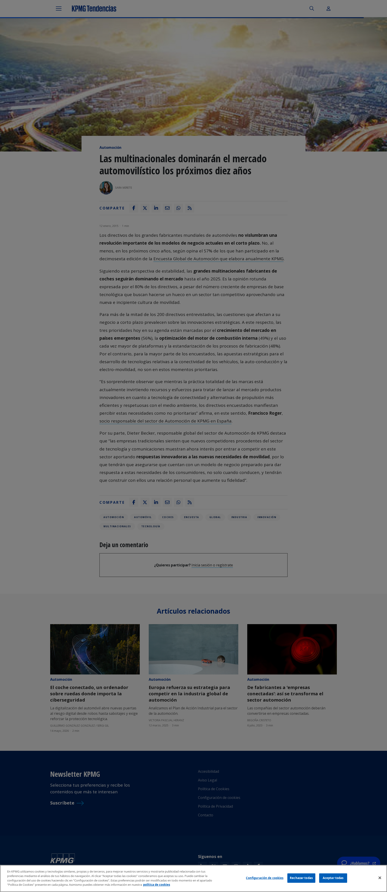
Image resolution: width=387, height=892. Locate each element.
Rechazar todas (301, 878)
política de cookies (156, 884)
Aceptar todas (333, 878)
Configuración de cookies (264, 878)
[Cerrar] (380, 878)
